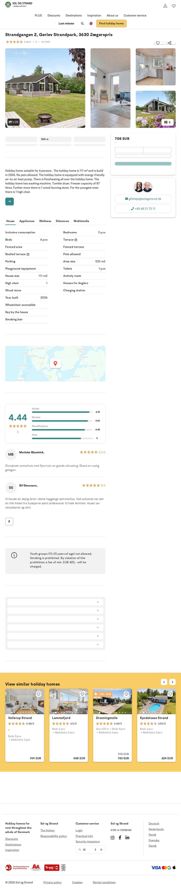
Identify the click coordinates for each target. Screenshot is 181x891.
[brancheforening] (17, 870)
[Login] (165, 6)
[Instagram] (112, 837)
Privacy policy (52, 882)
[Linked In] (127, 837)
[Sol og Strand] (18, 5)
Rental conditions (104, 882)
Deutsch (154, 824)
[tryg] (53, 870)
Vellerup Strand (20, 718)
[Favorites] (173, 6)
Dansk (152, 846)
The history (47, 830)
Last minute (66, 23)
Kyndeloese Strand (154, 718)
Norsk (152, 835)
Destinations (74, 16)
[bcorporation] (64, 870)
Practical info (84, 836)
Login (79, 830)
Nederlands (156, 829)
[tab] (12, 712)
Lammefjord (61, 718)
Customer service (135, 16)
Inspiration (94, 16)
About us (112, 16)
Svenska (154, 840)
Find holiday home (111, 23)
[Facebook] (120, 837)
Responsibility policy (53, 836)
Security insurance (88, 842)
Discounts (54, 16)
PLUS (38, 16)
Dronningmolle (107, 718)
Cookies (77, 882)
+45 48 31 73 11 (145, 209)
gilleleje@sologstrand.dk (145, 199)
